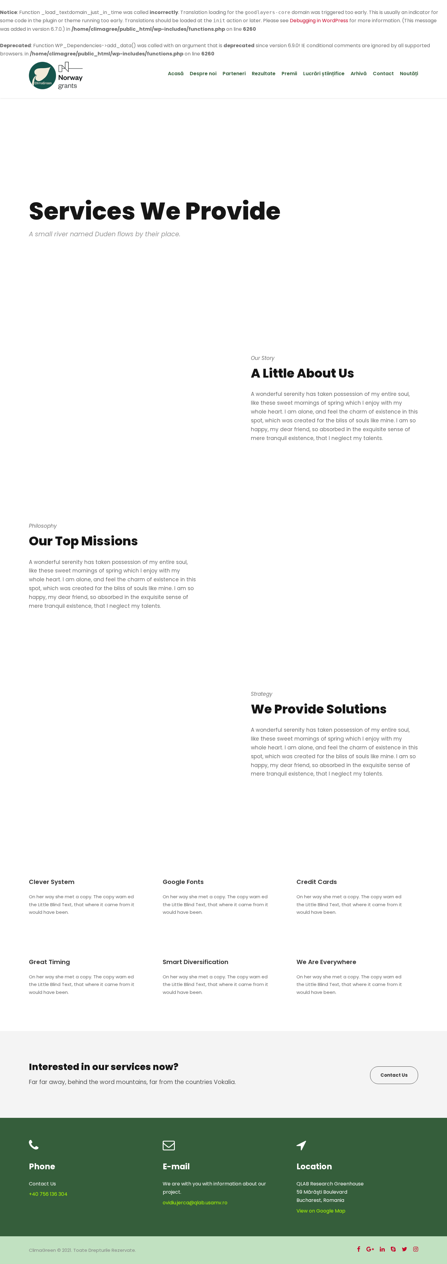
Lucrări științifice (324, 73)
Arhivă (359, 73)
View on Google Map (320, 1210)
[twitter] (404, 1249)
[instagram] (415, 1249)
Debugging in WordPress (319, 20)
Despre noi (203, 73)
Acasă (176, 73)
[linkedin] (382, 1249)
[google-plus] (370, 1249)
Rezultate (263, 73)
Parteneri (234, 73)
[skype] (393, 1249)
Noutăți (409, 73)
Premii (289, 73)
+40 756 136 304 (48, 1194)
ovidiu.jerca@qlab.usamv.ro (195, 1202)
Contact (383, 73)
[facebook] (358, 1249)
